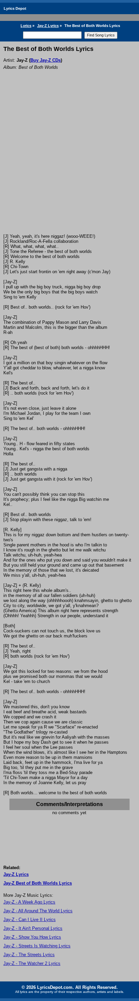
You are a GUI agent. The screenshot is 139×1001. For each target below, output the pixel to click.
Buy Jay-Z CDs (45, 60)
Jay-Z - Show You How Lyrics (32, 937)
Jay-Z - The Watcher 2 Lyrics (31, 963)
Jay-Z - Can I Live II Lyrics (29, 919)
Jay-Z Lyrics (48, 26)
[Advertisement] (69, 160)
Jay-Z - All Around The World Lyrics (38, 910)
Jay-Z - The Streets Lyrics (29, 954)
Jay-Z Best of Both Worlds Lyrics (37, 883)
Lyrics (26, 26)
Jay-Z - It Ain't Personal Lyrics (32, 928)
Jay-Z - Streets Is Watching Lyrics (37, 945)
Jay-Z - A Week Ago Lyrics (29, 902)
